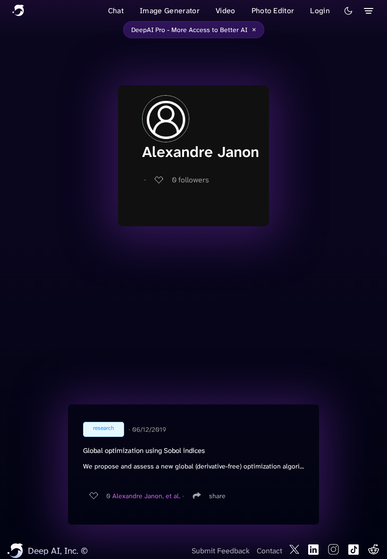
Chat (116, 11)
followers (190, 180)
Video (226, 11)
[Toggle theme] (348, 10)
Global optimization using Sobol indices (144, 450)
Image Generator (170, 11)
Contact (269, 551)
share (217, 496)
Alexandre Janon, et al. (146, 496)
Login (320, 11)
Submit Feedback (221, 551)
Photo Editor (273, 11)
